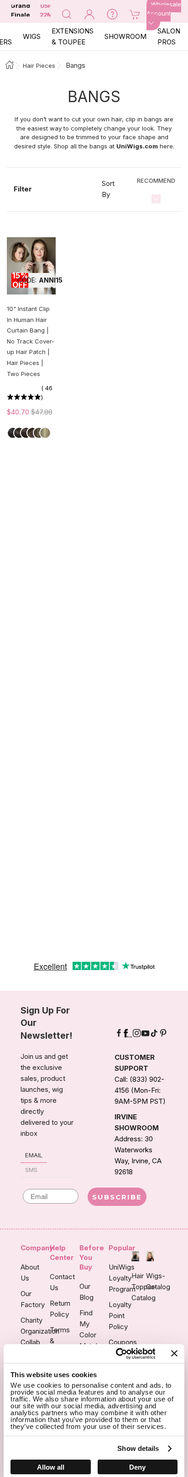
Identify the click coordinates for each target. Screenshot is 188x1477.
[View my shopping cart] (135, 14)
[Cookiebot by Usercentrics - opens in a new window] (117, 1354)
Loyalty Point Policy (120, 1315)
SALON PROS (168, 36)
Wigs (32, 36)
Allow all (50, 1467)
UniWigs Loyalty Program (122, 1278)
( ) (46, 392)
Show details (138, 1448)
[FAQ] (112, 14)
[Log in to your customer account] (89, 14)
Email (33, 1155)
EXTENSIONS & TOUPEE (73, 36)
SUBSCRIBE (117, 1197)
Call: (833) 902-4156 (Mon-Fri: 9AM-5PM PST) (140, 1090)
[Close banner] (174, 1353)
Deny (137, 1467)
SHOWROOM (125, 36)
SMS (31, 1169)
